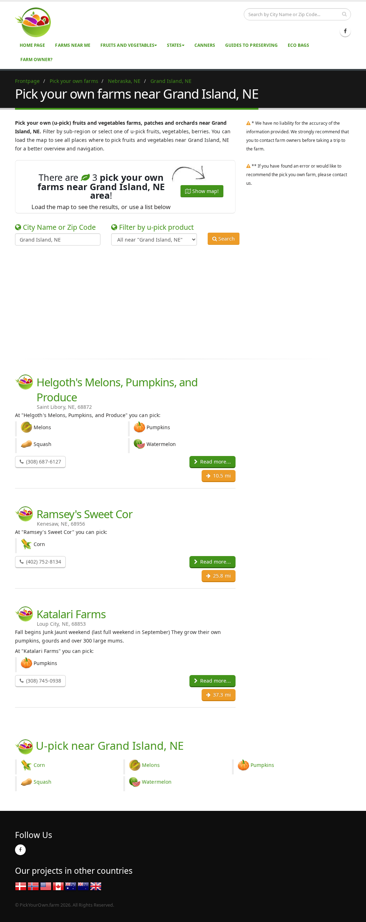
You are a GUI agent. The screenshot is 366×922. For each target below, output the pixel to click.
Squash (42, 781)
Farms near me (72, 45)
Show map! (205, 191)
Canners (204, 45)
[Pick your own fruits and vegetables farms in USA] (45, 886)
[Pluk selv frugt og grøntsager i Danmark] (20, 886)
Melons (150, 765)
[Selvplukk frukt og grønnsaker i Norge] (33, 886)
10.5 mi (221, 475)
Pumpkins (262, 765)
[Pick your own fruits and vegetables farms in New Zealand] (83, 886)
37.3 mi (221, 694)
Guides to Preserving (251, 45)
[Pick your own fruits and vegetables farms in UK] (96, 886)
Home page (32, 45)
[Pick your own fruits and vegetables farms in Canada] (58, 886)
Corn (39, 765)
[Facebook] (345, 31)
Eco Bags (298, 45)
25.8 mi (221, 575)
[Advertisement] (177, 301)
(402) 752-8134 (43, 561)
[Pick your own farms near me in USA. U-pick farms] (37, 22)
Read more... (215, 461)
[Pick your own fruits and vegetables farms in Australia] (70, 886)
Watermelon (157, 781)
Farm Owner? (36, 59)
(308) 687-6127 (43, 461)
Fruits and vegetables (127, 45)
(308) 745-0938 (43, 680)
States (174, 45)
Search (226, 238)
